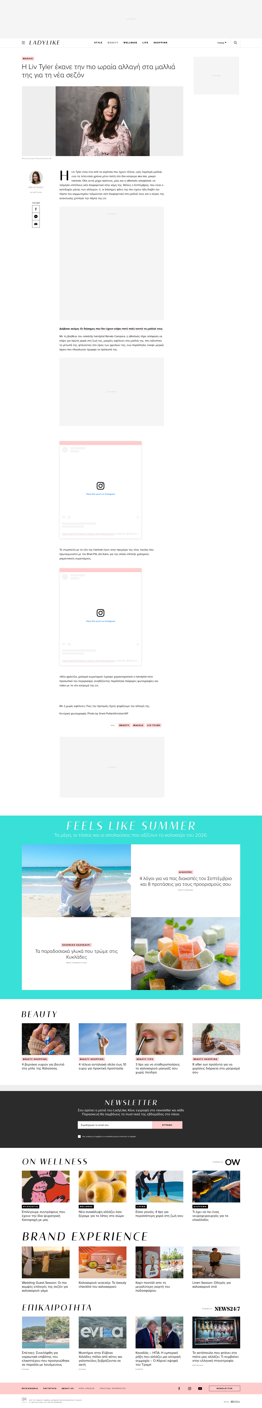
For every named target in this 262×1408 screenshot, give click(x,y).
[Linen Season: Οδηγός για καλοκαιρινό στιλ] (216, 1262)
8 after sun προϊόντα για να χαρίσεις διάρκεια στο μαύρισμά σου (216, 1068)
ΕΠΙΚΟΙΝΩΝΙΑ (30, 1388)
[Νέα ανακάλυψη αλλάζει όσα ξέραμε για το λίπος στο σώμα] (102, 1186)
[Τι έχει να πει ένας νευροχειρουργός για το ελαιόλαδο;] (216, 1186)
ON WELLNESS (55, 1162)
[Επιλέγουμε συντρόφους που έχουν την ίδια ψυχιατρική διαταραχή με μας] (46, 1186)
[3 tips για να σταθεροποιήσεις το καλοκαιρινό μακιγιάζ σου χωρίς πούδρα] (159, 1039)
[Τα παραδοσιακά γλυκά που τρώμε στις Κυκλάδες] (185, 953)
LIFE (145, 42)
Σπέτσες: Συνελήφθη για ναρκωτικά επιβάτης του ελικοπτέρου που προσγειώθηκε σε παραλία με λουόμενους (46, 1358)
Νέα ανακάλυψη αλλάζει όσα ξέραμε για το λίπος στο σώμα (101, 1213)
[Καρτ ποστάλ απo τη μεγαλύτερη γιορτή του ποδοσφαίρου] (159, 1262)
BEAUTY (113, 42)
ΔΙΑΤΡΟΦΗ (200, 1206)
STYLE (98, 42)
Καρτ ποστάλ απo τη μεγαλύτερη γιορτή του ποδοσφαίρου (153, 1286)
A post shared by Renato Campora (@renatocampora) (88, 534)
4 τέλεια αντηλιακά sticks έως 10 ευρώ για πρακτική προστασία (102, 1066)
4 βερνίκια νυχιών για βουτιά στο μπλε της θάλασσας (43, 1066)
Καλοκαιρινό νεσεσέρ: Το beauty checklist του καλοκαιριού (102, 1284)
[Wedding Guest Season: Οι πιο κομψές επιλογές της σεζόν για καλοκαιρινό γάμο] (46, 1262)
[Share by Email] (36, 224)
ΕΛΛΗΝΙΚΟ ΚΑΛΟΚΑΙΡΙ (76, 945)
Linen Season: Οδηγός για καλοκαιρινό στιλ (211, 1284)
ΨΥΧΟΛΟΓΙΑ (30, 1206)
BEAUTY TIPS (145, 1059)
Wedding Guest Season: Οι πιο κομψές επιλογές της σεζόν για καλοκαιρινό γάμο (45, 1286)
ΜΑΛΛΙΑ (28, 58)
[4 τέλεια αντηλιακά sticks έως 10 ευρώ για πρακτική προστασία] (102, 1039)
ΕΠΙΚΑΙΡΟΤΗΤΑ (57, 1308)
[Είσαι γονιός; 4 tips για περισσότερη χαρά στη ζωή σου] (159, 1186)
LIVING (141, 1206)
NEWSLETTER (225, 1388)
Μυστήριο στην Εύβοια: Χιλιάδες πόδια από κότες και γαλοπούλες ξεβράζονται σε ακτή (100, 1358)
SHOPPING (161, 42)
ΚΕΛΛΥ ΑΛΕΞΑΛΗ (185, 890)
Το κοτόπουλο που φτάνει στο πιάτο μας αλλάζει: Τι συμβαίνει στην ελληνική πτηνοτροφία (215, 1356)
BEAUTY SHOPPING (35, 1059)
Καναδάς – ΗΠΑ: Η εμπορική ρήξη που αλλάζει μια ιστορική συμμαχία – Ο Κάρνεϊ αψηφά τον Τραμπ (158, 1358)
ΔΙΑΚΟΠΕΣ (185, 872)
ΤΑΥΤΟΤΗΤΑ (50, 1388)
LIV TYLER (153, 725)
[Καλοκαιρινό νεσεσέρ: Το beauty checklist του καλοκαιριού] (102, 1262)
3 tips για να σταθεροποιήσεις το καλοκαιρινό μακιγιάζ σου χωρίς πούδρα (158, 1068)
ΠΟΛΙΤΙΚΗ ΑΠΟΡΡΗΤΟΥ (113, 1388)
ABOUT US (68, 1388)
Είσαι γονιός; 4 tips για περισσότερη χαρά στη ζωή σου (159, 1213)
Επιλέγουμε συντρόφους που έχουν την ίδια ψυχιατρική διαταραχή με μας (43, 1215)
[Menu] (23, 42)
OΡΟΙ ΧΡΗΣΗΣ (87, 1388)
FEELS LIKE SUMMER (131, 826)
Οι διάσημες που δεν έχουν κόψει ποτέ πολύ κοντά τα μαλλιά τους (121, 329)
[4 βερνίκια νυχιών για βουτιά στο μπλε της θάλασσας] (46, 1039)
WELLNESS (130, 42)
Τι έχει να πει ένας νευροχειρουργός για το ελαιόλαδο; (210, 1215)
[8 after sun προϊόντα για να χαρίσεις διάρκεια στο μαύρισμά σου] (216, 1039)
